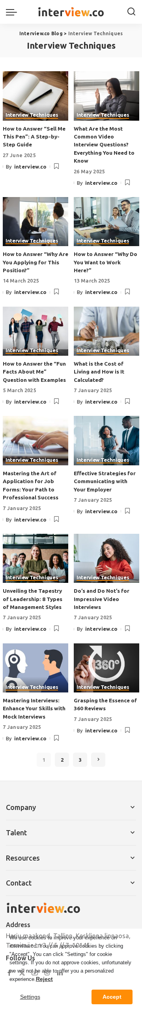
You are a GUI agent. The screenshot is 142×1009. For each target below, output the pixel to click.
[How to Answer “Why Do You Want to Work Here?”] (106, 222)
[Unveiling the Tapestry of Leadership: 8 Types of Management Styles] (35, 558)
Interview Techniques (32, 115)
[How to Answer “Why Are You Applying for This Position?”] (35, 222)
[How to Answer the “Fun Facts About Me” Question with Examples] (35, 331)
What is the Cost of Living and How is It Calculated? (99, 371)
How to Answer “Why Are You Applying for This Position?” (35, 262)
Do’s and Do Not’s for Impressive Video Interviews (101, 599)
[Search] (131, 12)
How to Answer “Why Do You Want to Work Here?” (105, 262)
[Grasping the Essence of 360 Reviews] (106, 668)
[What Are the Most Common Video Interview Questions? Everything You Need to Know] (106, 96)
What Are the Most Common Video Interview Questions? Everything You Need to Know (104, 144)
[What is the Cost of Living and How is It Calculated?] (106, 331)
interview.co (30, 166)
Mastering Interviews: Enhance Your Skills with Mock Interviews (34, 708)
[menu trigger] (13, 12)
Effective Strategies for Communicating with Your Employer (105, 481)
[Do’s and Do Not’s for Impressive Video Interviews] (106, 558)
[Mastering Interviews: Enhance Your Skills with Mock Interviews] (35, 668)
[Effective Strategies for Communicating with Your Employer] (106, 440)
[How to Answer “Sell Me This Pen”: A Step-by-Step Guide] (35, 96)
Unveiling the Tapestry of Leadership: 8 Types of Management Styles (32, 599)
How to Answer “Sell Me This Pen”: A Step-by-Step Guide (34, 136)
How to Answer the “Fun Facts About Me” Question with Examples (34, 371)
